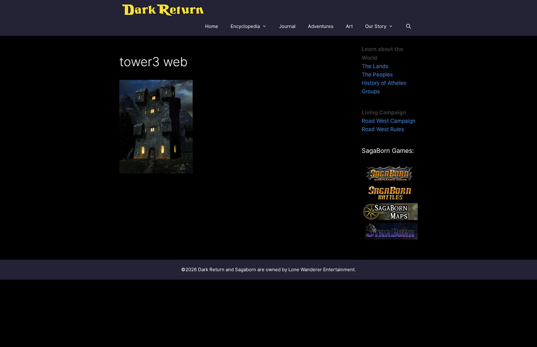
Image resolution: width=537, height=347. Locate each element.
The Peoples (377, 74)
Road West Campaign (388, 121)
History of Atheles (384, 83)
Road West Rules (383, 129)
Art (349, 26)
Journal (287, 26)
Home (211, 26)
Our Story (375, 26)
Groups (371, 91)
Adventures (320, 26)
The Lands (375, 66)
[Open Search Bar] (408, 26)
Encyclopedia (245, 26)
